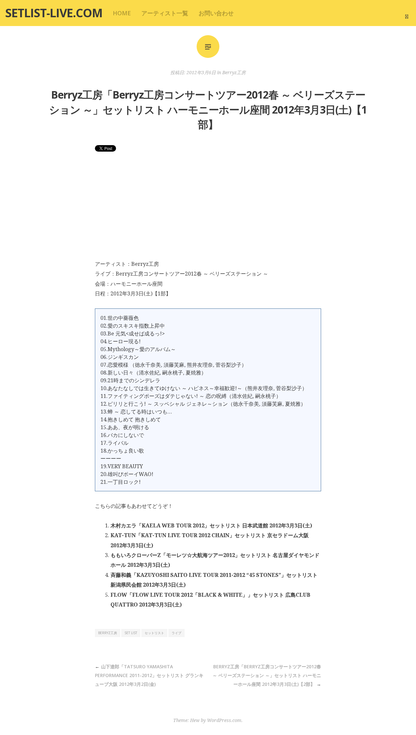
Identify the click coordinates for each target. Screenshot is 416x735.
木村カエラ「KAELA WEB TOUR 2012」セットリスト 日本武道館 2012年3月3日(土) (211, 525)
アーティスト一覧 (164, 13)
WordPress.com (224, 720)
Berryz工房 (234, 72)
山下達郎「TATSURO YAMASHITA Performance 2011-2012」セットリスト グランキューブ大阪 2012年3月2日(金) (149, 675)
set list (130, 633)
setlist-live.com (53, 13)
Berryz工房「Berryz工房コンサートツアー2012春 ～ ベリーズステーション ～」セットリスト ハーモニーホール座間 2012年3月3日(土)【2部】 (267, 675)
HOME (122, 13)
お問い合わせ (216, 13)
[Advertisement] (208, 210)
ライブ (176, 633)
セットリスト (154, 633)
